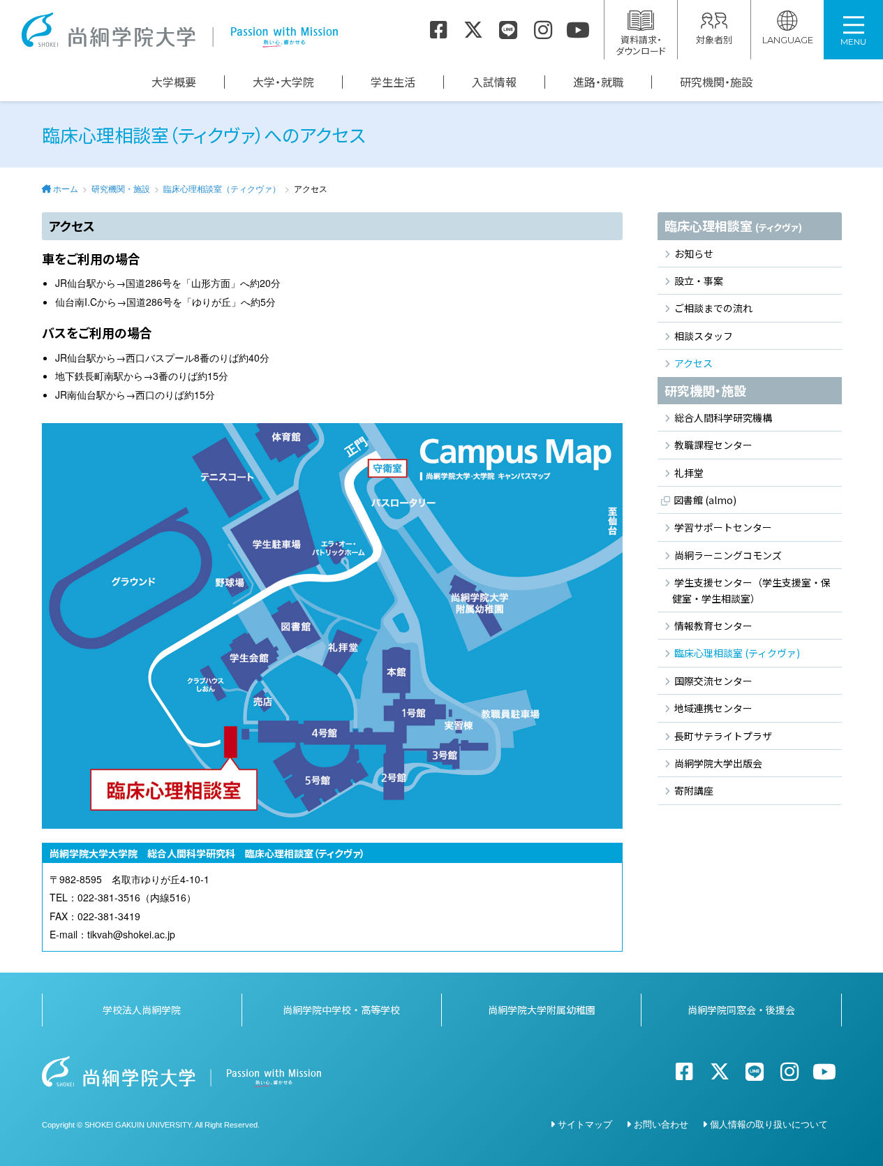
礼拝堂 (689, 473)
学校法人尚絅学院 (142, 1010)
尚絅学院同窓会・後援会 (741, 1010)
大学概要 (173, 82)
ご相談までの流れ (713, 308)
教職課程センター (713, 445)
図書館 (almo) (705, 500)
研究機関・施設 (716, 82)
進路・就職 (598, 82)
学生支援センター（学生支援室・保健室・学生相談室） (751, 590)
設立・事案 (698, 281)
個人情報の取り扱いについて (769, 1123)
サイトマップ (585, 1123)
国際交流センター (713, 681)
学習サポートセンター (723, 527)
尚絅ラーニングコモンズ (728, 555)
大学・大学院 (283, 82)
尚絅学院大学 (179, 30)
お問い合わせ (661, 1123)
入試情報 (494, 82)
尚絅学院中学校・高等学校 (341, 1010)
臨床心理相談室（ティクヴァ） (222, 188)
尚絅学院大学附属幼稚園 (541, 1010)
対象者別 (714, 39)
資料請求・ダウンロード (641, 45)
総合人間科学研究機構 (723, 418)
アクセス (693, 363)
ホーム (65, 188)
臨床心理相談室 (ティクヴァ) (737, 653)
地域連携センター (713, 708)
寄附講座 (693, 790)
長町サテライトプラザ (723, 736)
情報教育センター (713, 626)
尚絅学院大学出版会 (718, 763)
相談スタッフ (703, 336)
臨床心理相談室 (733, 225)
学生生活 (393, 82)
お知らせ (693, 253)
